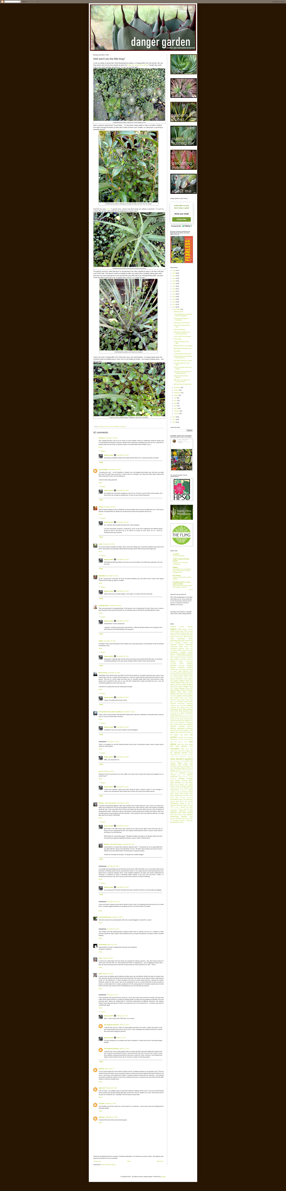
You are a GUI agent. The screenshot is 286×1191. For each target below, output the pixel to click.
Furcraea (190, 677)
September (177, 392)
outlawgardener (104, 605)
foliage (181, 675)
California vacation (176, 644)
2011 (174, 417)
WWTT (177, 822)
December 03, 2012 (112, 438)
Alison (101, 507)
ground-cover (102, 426)
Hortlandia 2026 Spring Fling (179, 707)
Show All (191, 589)
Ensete (182, 663)
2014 (174, 302)
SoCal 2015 (179, 793)
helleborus (173, 705)
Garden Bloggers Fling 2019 (179, 690)
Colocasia (173, 650)
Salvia (183, 782)
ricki (100, 771)
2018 (174, 291)
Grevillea (180, 701)
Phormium (173, 767)
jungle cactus (174, 717)
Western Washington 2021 (177, 818)
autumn (172, 633)
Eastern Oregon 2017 (181, 659)
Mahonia (182, 726)
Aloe (179, 629)
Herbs (178, 705)
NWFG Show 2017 (187, 749)
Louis (100, 544)
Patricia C (102, 438)
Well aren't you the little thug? (182, 384)
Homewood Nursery (105, 917)
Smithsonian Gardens (176, 791)
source (108, 209)
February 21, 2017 (112, 995)
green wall (173, 701)
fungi (185, 677)
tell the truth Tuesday (186, 801)
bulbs (171, 642)
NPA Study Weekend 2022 (181, 746)
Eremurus (181, 665)
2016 (174, 296)
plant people (184, 771)
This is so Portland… (180, 329)
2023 (174, 278)
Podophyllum (182, 772)
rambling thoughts (185, 778)
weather (190, 814)
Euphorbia (181, 667)
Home (129, 1161)
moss (176, 730)
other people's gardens (181, 759)
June (175, 400)
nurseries (174, 748)
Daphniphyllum (181, 654)
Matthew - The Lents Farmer (107, 803)
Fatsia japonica (183, 671)
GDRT (185, 698)
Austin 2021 (183, 631)
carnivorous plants (176, 646)
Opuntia (184, 753)
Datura (172, 656)
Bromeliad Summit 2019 (185, 641)
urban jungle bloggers (176, 809)
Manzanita (181, 728)
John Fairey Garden (187, 715)
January (176, 413)
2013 (174, 304)
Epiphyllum (190, 663)
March (176, 408)
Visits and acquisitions (179, 555)
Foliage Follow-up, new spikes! (183, 346)
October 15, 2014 (117, 917)
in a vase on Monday (185, 713)
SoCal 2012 (185, 791)
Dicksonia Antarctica (187, 658)
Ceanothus (173, 648)
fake (177, 669)
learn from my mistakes (112, 426)
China (191, 648)
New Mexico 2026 (181, 742)
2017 (174, 294)
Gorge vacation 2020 (182, 699)
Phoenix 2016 (188, 765)
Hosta (191, 707)
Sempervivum (174, 790)
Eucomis (173, 667)
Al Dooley (102, 1103)
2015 (174, 299)
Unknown (102, 1069)
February (177, 411)
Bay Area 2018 (178, 634)
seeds (191, 788)
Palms (180, 763)
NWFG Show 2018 (175, 751)
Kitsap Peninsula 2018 (186, 719)
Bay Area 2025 (188, 635)
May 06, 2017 (109, 1069)
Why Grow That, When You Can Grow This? (182, 380)
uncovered (177, 807)
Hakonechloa (181, 703)
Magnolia (173, 726)
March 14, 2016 (112, 944)
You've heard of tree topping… (183, 336)
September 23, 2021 (111, 1117)
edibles (181, 661)
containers (174, 652)
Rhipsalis (177, 780)
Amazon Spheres (187, 629)
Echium (173, 662)
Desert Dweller (103, 469)
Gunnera (173, 703)
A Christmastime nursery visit (182, 354)
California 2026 (188, 642)
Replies (103, 451)
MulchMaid (102, 576)
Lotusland (190, 724)
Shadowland (183, 790)
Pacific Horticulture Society (177, 761)
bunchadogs (102, 944)
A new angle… (178, 339)
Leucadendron (189, 722)
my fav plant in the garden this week (181, 731)
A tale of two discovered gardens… (181, 376)
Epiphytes (173, 665)
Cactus (177, 643)
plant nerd (102, 1088)
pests (179, 765)
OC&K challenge (185, 751)
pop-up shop (181, 774)
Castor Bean (189, 646)
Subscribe (181, 219)
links (171, 724)
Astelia (172, 631)
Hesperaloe (183, 705)
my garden (123, 426)
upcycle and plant (187, 807)
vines (184, 814)
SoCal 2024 (174, 797)
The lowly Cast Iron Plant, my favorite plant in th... (182, 372)
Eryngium (190, 665)
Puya (180, 776)
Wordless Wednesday (186, 820)
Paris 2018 (188, 763)
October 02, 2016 (108, 973)
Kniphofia (172, 720)
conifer (179, 650)
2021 (174, 283)
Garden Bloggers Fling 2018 (183, 688)
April (175, 406)
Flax (171, 675)
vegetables (173, 811)
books (190, 639)
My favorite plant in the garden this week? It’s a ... (183, 357)
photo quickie (181, 767)
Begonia (172, 636)
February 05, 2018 (111, 1088)
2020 (174, 286)
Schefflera (190, 786)
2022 (174, 281)
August (176, 395)
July (175, 398)
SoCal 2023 (189, 795)
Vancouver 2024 (188, 809)
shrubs (191, 790)
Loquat (184, 724)
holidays (190, 705)
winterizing (176, 820)
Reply (100, 447)
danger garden (108, 455)
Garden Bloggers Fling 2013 (179, 682)
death (176, 656)
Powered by (176, 226)
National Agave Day (180, 739)
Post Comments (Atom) (109, 1164)
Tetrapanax (174, 803)
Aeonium (173, 626)
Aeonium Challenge (186, 626)
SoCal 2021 (182, 795)
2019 (174, 289)
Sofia (100, 973)
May (175, 403)
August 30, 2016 (108, 958)
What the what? (178, 311)
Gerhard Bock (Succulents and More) (110, 712)
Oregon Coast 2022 (182, 754)
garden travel (178, 698)
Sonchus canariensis (186, 797)
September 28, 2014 (113, 901)
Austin (177, 631)
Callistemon (189, 644)
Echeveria (190, 659)
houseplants (174, 709)
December (177, 309)
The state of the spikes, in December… (181, 319)
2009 (174, 422)
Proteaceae (173, 776)
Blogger (163, 1176)
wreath (172, 822)
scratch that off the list (176, 788)
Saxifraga (183, 786)
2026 (174, 270)
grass (191, 699)
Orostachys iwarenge (186, 756)
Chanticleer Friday (183, 648)
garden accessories (176, 679)
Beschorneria (179, 636)
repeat (172, 780)
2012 (174, 307)
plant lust (178, 771)
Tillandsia (179, 805)
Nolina (191, 744)
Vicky (100, 958)
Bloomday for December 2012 (183, 348)
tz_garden (176, 554)
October (176, 390)
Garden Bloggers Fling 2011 (183, 681)
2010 (174, 419)
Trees (185, 805)
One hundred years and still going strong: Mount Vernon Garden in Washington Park (182, 570)
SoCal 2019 (174, 795)
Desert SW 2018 (183, 656)
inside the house (176, 715)
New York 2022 (182, 744)
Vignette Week (178, 814)
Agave (173, 629)
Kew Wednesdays (184, 717)
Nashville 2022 (182, 737)
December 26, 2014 (113, 929)
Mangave (173, 728)
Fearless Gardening (182, 673)
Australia (190, 631)
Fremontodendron (178, 677)
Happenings (189, 703)
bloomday (181, 639)
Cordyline (183, 652)
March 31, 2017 (124, 1025)
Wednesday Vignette (178, 816)
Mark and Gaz (103, 672)
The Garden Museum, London (183, 360)
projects (190, 774)
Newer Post (97, 1161)
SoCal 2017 (188, 793)
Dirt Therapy (177, 575)
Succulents (174, 799)
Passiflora (173, 765)
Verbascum (182, 811)
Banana (183, 633)
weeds (191, 816)
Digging (175, 567)
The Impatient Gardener (111, 1025)
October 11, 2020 (110, 1103)
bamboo (177, 633)
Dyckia (172, 660)
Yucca (181, 822)
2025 (174, 273)
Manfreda (190, 726)
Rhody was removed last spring (137, 65)
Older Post (160, 1161)
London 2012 (177, 724)
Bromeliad (174, 641)
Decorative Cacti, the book (182, 323)
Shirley (101, 641)
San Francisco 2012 (181, 784)
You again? (177, 351)
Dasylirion (190, 654)
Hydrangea (173, 713)
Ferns (191, 673)
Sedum (186, 788)
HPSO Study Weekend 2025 (183, 711)
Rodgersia (184, 780)
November (177, 387)
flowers (175, 675)
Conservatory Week (187, 650)
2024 (174, 276)
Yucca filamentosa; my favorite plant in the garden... (183, 315)
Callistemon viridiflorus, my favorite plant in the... (182, 333)
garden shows (182, 696)
